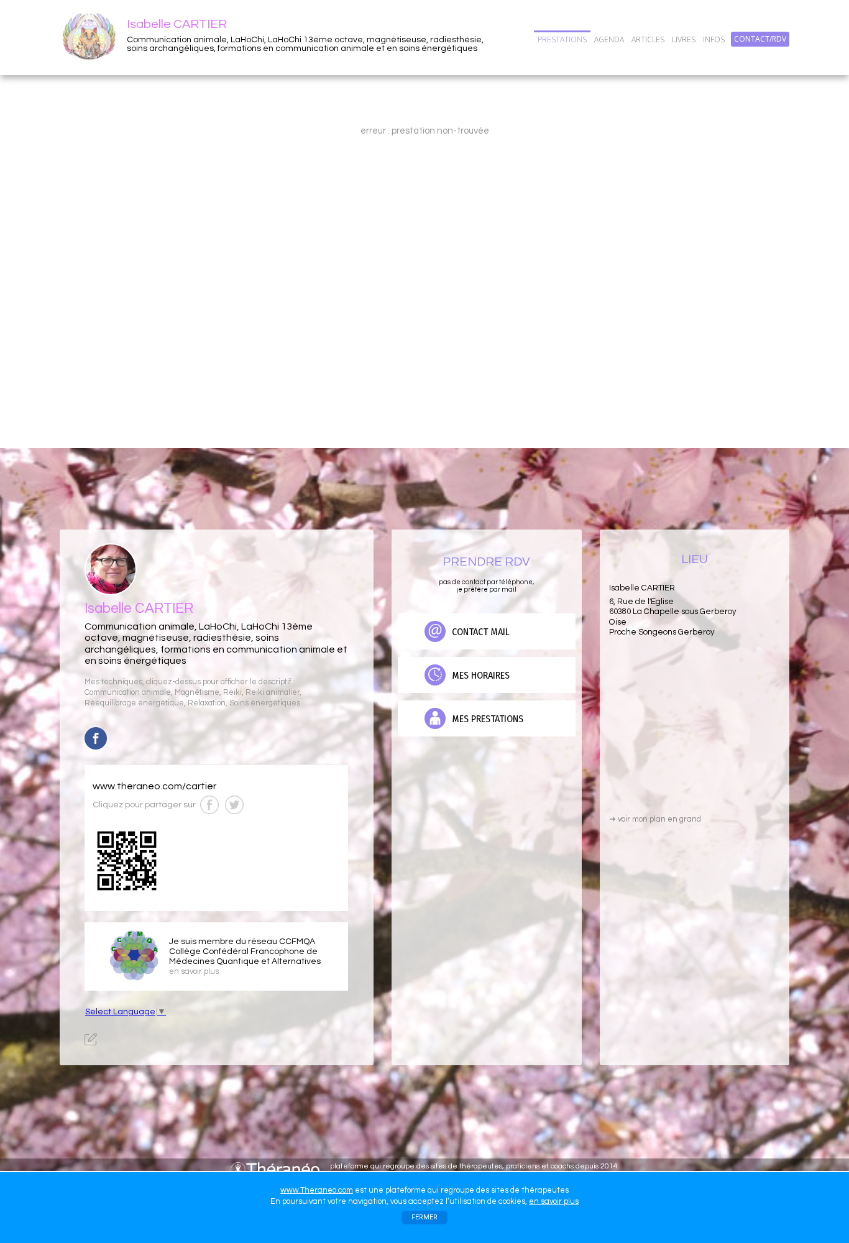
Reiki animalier (273, 693)
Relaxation (207, 703)
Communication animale (128, 693)
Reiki (232, 693)
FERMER (424, 1217)
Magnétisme (197, 693)
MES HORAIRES (479, 675)
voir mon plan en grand (655, 819)
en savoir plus (554, 1201)
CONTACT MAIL (479, 632)
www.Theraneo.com (316, 1190)
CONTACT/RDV (760, 39)
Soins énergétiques (264, 703)
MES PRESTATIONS (486, 719)
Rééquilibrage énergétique (134, 703)
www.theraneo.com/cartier (154, 786)
